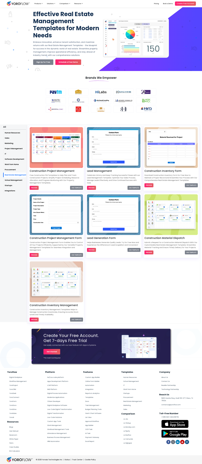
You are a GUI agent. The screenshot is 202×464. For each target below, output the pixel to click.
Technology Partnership (170, 389)
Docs (87, 401)
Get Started (52, 351)
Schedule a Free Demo (68, 62)
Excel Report (89, 441)
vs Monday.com (129, 427)
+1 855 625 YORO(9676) (170, 417)
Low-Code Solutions (54, 417)
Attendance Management (57, 433)
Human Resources (12, 133)
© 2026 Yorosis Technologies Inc (49, 459)
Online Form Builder (92, 381)
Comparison (63, 4)
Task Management (92, 405)
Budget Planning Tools (93, 409)
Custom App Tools (54, 421)
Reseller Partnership (168, 385)
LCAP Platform (52, 385)
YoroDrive (12, 409)
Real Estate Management (15, 175)
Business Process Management (58, 437)
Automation (89, 385)
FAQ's (11, 443)
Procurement (10, 170)
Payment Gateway (92, 437)
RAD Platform (52, 389)
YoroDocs (12, 405)
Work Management (54, 425)
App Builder (89, 425)
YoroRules (13, 413)
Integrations (10, 191)
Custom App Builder (92, 377)
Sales (7, 138)
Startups (8, 185)
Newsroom (13, 435)
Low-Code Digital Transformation (59, 409)
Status (67, 459)
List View (88, 417)
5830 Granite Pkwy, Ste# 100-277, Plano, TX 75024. (177, 399)
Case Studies (14, 447)
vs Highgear (127, 443)
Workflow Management (18, 381)
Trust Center (77, 459)
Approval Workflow (92, 421)
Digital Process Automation (57, 393)
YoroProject (13, 385)
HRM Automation (53, 441)
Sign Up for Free (43, 62)
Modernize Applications (55, 397)
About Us (164, 377)
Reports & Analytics (92, 393)
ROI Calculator (14, 451)
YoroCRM (12, 389)
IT (5, 154)
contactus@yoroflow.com (171, 405)
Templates (89, 397)
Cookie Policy (90, 459)
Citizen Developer (53, 401)
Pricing (156, 4)
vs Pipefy (126, 431)
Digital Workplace (15, 377)
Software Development (14, 159)
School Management (13, 180)
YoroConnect (14, 397)
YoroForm (13, 401)
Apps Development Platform (57, 381)
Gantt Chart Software (93, 413)
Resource (77, 4)
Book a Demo (168, 4)
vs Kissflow (127, 435)
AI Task (87, 433)
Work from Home (12, 164)
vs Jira (125, 419)
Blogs (11, 427)
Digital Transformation (55, 413)
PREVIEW (34, 188)
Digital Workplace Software (57, 405)
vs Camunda (128, 439)
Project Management (14, 148)
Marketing (9, 143)
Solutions (50, 4)
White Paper (13, 439)
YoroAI (11, 417)
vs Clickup (127, 423)
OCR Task (88, 429)
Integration (89, 389)
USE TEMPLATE (77, 188)
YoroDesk (12, 393)
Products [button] (38, 4)
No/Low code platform (55, 377)
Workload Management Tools (58, 429)
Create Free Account (185, 3)
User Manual (13, 431)
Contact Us (165, 381)
